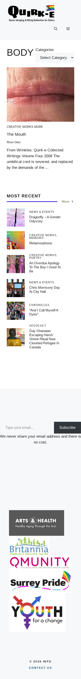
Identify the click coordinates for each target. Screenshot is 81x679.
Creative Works (20, 127)
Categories (45, 50)
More (38, 127)
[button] (56, 29)
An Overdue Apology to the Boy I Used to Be (45, 267)
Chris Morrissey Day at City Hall (44, 289)
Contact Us (40, 667)
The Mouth (16, 134)
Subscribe (67, 427)
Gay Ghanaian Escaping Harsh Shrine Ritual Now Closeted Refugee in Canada (44, 339)
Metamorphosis (40, 243)
